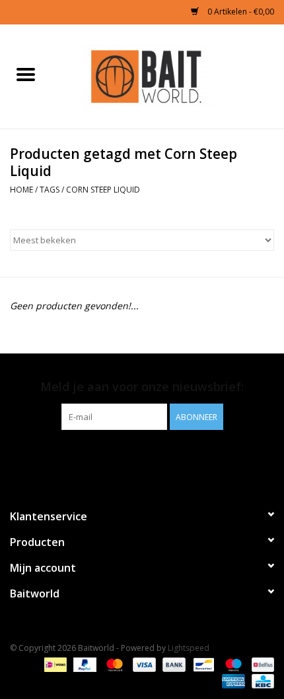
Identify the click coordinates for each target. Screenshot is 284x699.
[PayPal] (83, 664)
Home (21, 189)
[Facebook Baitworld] (130, 457)
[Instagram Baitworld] (153, 457)
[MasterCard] (113, 664)
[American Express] (232, 680)
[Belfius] (260, 664)
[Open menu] (26, 74)
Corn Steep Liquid (103, 189)
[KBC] (260, 680)
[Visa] (143, 664)
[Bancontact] (202, 664)
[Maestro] (232, 664)
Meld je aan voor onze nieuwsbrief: (142, 387)
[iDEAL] (54, 664)
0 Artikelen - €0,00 (239, 11)
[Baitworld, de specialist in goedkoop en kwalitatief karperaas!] (168, 75)
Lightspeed (188, 647)
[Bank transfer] (173, 664)
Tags (49, 189)
